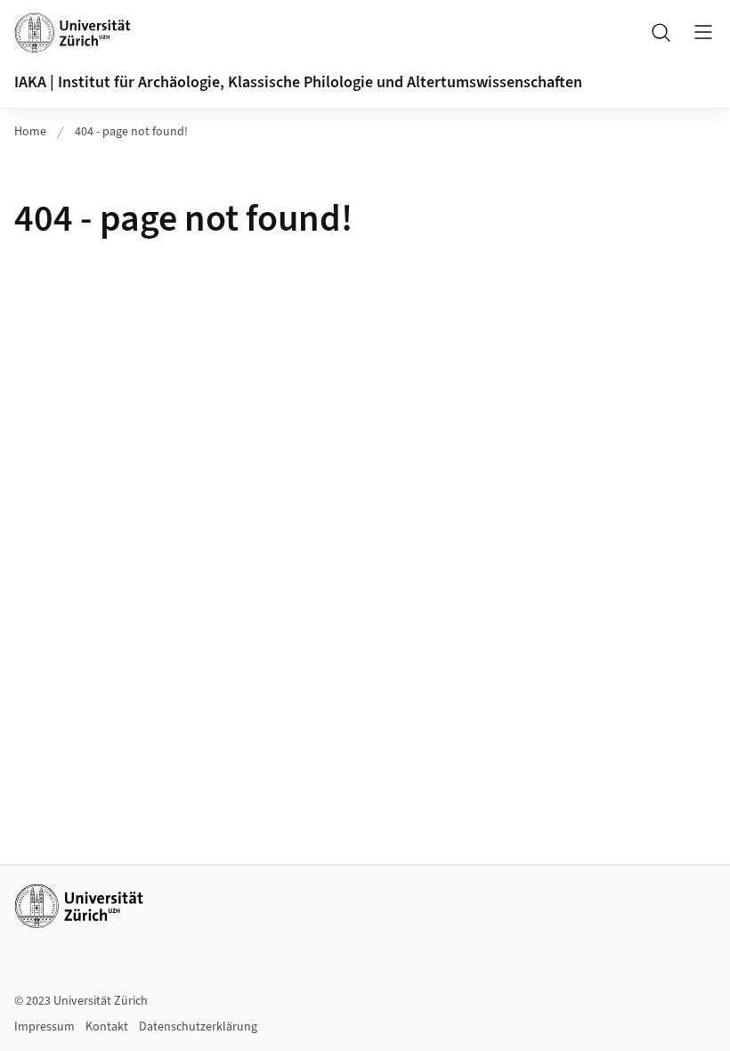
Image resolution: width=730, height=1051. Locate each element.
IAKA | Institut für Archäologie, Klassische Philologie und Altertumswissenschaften (298, 82)
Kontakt (106, 1027)
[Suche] (660, 32)
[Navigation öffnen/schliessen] (703, 32)
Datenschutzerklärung (198, 1027)
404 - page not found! (131, 132)
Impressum (44, 1027)
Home (30, 132)
